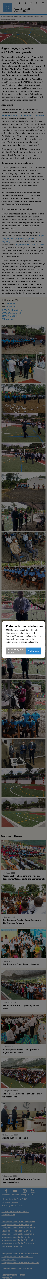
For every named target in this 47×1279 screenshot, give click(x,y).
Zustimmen (33, 651)
